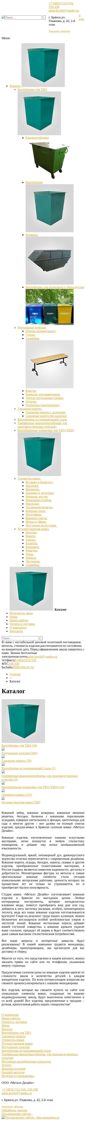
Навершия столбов (39, 500)
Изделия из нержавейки (18, 1076)
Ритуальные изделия (32, 327)
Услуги (6, 1065)
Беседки (31, 532)
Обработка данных (14, 1110)
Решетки (32, 550)
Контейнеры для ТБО (32, 89)
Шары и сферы (36, 521)
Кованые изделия (13, 1068)
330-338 (54, 7)
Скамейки (32, 338)
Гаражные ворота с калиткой (46, 412)
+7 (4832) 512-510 (61, 3)
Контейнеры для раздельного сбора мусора (55, 287)
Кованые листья (37, 496)
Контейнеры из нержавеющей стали (43, 419)
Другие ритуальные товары (45, 398)
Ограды (31, 401)
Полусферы (34, 514)
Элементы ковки (29, 478)
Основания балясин (39, 507)
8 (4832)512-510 (25, 660)
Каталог (15, 86)
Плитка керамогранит (41, 331)
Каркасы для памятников (43, 394)
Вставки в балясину (40, 482)
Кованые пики (36, 511)
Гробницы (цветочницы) (43, 405)
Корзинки (33, 489)
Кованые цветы (37, 518)
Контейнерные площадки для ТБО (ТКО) (46, 430)
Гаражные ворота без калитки (46, 416)
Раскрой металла (13, 1072)
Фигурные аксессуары (41, 525)
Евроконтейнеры (37, 137)
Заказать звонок (59, 31)
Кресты (31, 390)
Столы (30, 334)
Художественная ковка (33, 529)
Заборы (31, 539)
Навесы (31, 557)
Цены (13, 616)
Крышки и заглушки (40, 493)
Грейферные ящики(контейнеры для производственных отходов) (42, 424)
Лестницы (33, 561)
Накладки (33, 503)
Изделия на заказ (21, 613)
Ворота (31, 536)
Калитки (32, 543)
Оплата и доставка (22, 624)
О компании (18, 627)
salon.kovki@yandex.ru (64, 10)
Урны (30, 554)
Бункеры (32, 234)
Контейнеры (34, 182)
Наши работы (19, 620)
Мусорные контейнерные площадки (26, 1061)
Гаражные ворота (30, 408)
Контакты (16, 631)
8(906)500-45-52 (23, 667)
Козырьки (33, 547)
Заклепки (32, 485)
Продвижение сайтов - (17, 1114)
